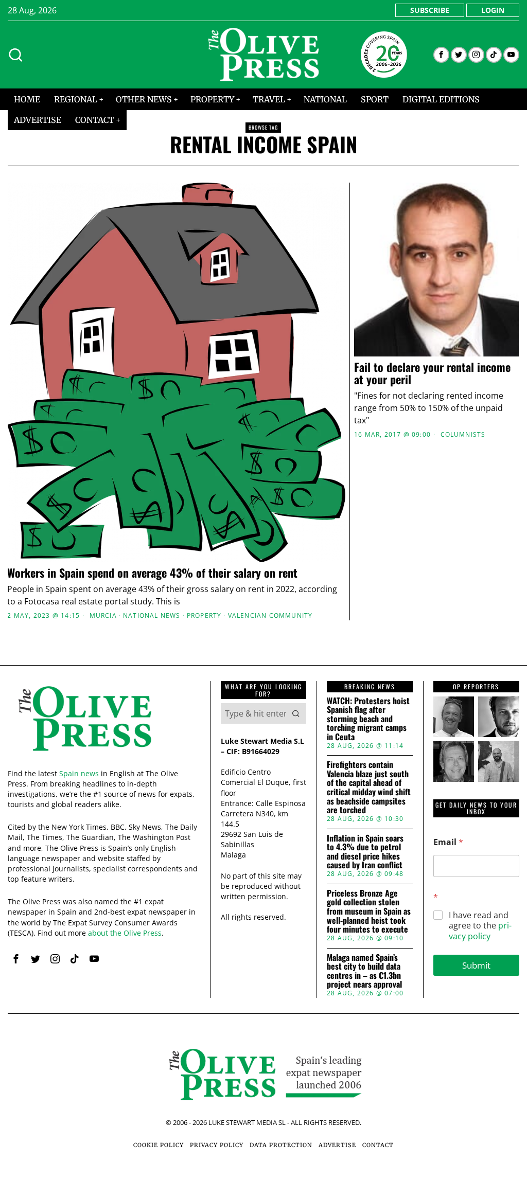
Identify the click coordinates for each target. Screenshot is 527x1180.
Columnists (463, 435)
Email (448, 842)
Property (204, 616)
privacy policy (480, 931)
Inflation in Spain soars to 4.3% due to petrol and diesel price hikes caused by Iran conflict (365, 852)
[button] (296, 713)
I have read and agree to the (480, 926)
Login (492, 10)
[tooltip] (441, 55)
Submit (476, 965)
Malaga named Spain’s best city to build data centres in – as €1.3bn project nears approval (364, 971)
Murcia (103, 616)
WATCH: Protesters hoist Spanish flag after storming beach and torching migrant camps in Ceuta (368, 719)
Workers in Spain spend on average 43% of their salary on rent (154, 572)
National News (152, 616)
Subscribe (429, 10)
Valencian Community (270, 616)
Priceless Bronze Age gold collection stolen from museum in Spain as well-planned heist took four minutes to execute (369, 911)
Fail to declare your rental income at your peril (432, 373)
